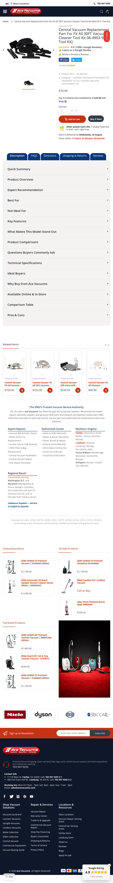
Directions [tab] (50, 155)
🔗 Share (106, 36)
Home (6, 21)
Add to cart (74, 119)
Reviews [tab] (98, 155)
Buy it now (96, 119)
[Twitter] (11, 796)
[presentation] (105, 345)
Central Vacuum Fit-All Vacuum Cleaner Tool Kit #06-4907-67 (13, 384)
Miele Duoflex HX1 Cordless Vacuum (91, 581)
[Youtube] (31, 796)
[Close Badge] (109, 865)
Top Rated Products (14, 622)
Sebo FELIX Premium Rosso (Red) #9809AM (91, 603)
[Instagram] (18, 796)
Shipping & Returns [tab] (75, 155)
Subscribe (100, 733)
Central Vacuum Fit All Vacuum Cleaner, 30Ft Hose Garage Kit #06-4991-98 (98, 384)
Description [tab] (17, 155)
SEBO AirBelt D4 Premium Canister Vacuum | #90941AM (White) (36, 638)
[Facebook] (4, 796)
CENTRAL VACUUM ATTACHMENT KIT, (91, 77)
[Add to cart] (22, 390)
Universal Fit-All (65, 26)
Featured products (13, 548)
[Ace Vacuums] (21, 750)
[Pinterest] (24, 796)
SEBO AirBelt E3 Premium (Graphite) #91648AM (90, 562)
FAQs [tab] (34, 155)
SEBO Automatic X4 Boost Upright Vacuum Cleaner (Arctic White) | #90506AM (37, 583)
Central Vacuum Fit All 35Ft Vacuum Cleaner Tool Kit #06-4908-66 (42, 384)
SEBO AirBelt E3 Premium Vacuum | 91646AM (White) (35, 562)
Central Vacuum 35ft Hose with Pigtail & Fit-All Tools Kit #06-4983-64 (70, 384)
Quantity (63, 106)
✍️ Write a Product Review (74, 54)
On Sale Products (68, 548)
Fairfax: (79, 433)
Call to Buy (83, 590)
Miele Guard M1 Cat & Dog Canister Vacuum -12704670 (35, 657)
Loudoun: (80, 442)
